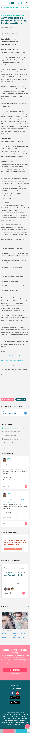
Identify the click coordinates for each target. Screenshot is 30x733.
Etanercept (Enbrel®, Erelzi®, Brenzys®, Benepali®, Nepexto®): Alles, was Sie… (14, 635)
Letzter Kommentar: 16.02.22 (12, 584)
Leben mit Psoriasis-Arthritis (12, 431)
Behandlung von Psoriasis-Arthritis (13, 15)
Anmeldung (21, 731)
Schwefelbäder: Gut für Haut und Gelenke (12, 360)
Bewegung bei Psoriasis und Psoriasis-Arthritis (14, 574)
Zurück (3, 12)
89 (7, 593)
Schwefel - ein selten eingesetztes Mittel (11, 355)
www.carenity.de (17, 712)
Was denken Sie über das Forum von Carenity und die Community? (15, 542)
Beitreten (15, 670)
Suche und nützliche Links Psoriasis (15, 443)
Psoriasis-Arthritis (10, 413)
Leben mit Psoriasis (10, 435)
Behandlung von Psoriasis (12, 439)
